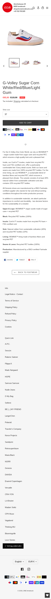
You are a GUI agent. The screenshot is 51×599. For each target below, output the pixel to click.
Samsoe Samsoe (12, 383)
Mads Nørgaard (11, 370)
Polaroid (8, 422)
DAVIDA (8, 475)
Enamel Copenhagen (13, 481)
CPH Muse (9, 514)
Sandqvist (9, 442)
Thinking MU (10, 527)
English (18, 562)
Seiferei (8, 403)
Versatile (8, 488)
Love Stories (10, 540)
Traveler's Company (13, 429)
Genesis (8, 468)
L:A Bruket (9, 501)
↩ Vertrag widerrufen (13, 546)
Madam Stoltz (10, 507)
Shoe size (6, 110)
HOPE (7, 377)
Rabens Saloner (11, 357)
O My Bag (9, 396)
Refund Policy (10, 314)
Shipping (16, 101)
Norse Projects (11, 435)
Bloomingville (10, 533)
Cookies (8, 327)
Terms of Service (12, 301)
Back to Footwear (27, 272)
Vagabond (9, 520)
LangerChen (10, 416)
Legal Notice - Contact (14, 294)
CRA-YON (9, 494)
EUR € (31, 562)
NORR (8, 461)
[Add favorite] (25, 144)
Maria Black (10, 455)
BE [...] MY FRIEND (13, 409)
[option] (14, 62)
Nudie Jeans (10, 390)
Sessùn (8, 350)
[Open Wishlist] (47, 595)
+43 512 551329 (19, 11)
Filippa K (8, 364)
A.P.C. (7, 344)
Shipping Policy (11, 307)
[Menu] (47, 7)
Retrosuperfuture (12, 448)
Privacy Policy (11, 320)
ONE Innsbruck (28, 591)
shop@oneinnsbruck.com (23, 9)
